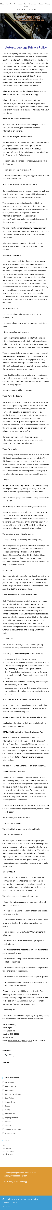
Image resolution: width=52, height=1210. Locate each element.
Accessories (9, 1082)
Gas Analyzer (10, 1102)
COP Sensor (9, 1090)
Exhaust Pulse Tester (13, 1094)
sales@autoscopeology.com (20, 1040)
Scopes (8, 1121)
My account (18, 4)
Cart (25, 4)
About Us (9, 4)
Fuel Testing (9, 1098)
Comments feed (9, 1151)
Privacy (47, 4)
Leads (7, 1106)
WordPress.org (8, 1154)
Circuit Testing (10, 1086)
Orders (26, 7)
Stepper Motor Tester (13, 1129)
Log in (5, 1145)
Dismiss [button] (6, 1206)
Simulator (9, 1125)
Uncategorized (10, 1133)
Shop (2, 4)
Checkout (32, 4)
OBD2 (7, 1110)
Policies (40, 4)
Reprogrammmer (11, 1117)
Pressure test (10, 1113)
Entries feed (7, 1148)
